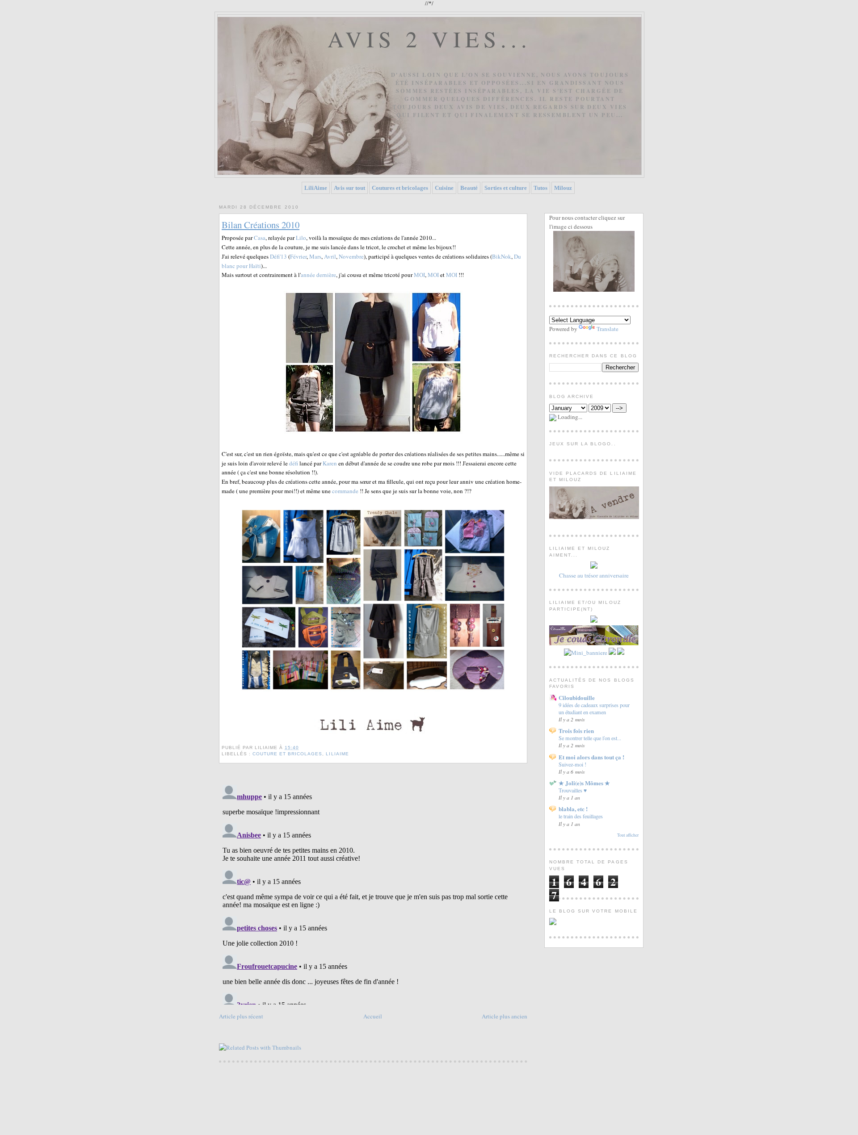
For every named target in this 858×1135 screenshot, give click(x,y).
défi (293, 463)
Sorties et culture (505, 187)
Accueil (372, 1016)
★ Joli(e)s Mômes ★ (584, 783)
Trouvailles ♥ (573, 790)
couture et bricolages (287, 753)
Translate (607, 329)
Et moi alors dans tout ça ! (591, 757)
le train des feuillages (581, 816)
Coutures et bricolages (400, 187)
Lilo (301, 238)
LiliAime (315, 187)
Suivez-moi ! (572, 764)
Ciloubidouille (577, 697)
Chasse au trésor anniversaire (594, 575)
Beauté (469, 187)
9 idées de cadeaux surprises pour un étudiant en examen (594, 708)
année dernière (318, 275)
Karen (330, 463)
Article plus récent (241, 1016)
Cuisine (444, 187)
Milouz (563, 187)
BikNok (501, 256)
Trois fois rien (576, 730)
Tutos (540, 187)
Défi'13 (278, 256)
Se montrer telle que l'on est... (590, 737)
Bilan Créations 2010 (260, 224)
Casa (259, 238)
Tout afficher (628, 835)
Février (298, 256)
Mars (315, 256)
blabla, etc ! (573, 808)
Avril (330, 256)
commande (345, 491)
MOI (419, 275)
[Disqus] (373, 893)
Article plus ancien (504, 1016)
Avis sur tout (349, 187)
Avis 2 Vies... (430, 39)
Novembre (351, 256)
